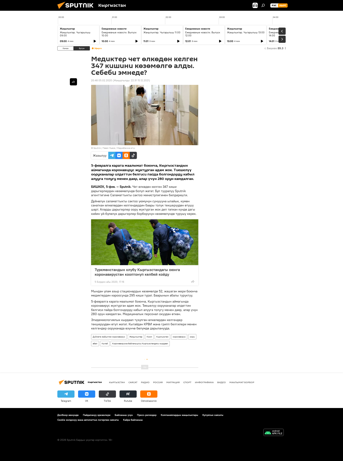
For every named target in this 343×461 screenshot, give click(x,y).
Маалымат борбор (241, 382)
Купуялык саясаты (212, 415)
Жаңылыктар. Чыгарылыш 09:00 (75, 34)
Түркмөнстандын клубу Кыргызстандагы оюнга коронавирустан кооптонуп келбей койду (137, 272)
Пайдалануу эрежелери (96, 415)
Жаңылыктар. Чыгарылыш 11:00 (161, 32)
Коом (149, 336)
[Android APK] (273, 433)
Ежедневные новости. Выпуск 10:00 (119, 34)
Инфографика (204, 382)
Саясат (132, 382)
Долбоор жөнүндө (68, 415)
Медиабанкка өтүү (126, 148)
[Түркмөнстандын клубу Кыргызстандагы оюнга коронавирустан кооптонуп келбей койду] (144, 242)
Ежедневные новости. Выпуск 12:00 (202, 34)
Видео (221, 382)
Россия (158, 382)
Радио (145, 382)
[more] (192, 281)
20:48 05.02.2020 (101, 80)
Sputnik (97, 148)
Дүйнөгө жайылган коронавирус (109, 336)
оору (192, 336)
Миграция (173, 382)
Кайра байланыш (133, 419)
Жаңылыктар (135, 336)
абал (95, 343)
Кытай (105, 343)
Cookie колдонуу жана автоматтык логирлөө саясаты (88, 419)
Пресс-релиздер (146, 415)
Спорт (187, 382)
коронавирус (179, 336)
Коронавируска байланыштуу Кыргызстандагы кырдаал (140, 343)
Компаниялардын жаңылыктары (179, 415)
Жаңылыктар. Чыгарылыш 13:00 (246, 32)
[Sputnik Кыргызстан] (76, 9)
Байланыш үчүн (124, 415)
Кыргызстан (162, 336)
